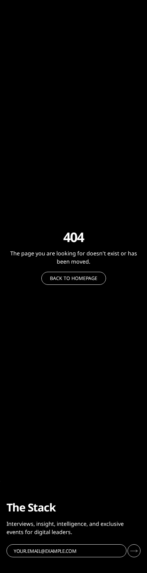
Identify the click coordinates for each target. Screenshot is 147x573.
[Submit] (134, 550)
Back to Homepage (73, 278)
